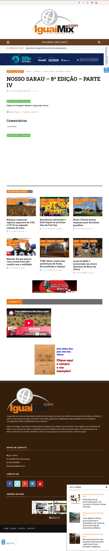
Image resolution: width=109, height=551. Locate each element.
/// (31, 191)
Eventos (10, 71)
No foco (17, 200)
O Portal (21, 528)
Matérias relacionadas (17, 191)
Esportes (52, 200)
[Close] (106, 487)
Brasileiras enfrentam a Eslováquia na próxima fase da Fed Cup (53, 222)
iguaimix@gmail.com (17, 466)
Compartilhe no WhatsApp (20, 101)
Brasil (10, 200)
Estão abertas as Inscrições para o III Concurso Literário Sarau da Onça (94, 503)
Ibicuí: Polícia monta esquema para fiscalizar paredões (86, 222)
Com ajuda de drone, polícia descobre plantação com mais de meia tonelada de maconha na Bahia (93, 523)
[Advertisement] (54, 161)
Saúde (26, 241)
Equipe (13, 528)
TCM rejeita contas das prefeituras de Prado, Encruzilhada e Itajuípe (52, 263)
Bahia (76, 200)
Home (6, 528)
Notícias (25, 200)
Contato (31, 528)
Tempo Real (19, 71)
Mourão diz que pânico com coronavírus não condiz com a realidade (19, 262)
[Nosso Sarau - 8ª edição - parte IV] (22, 111)
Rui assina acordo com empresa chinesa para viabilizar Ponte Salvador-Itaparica (93, 543)
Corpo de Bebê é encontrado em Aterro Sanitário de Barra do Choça (85, 265)
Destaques (84, 200)
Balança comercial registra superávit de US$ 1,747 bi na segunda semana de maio (21, 223)
